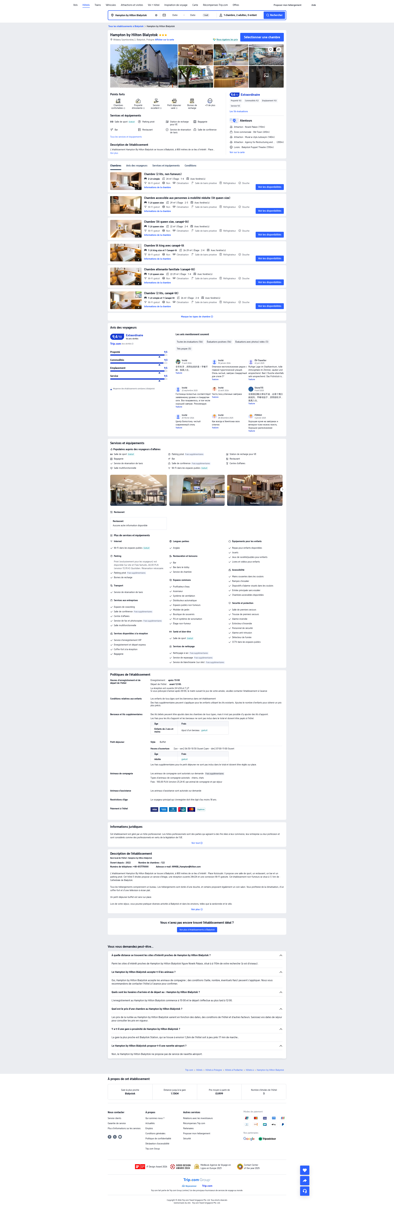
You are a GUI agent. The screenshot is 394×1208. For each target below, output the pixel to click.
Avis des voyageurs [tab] (136, 165)
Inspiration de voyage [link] (175, 5)
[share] (304, 1180)
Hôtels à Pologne (213, 1070)
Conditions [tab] (190, 165)
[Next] (282, 489)
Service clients (114, 1118)
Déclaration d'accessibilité (157, 1143)
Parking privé (178, 454)
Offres (236, 5)
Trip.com (189, 1070)
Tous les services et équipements (126, 137)
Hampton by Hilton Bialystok (134, 35)
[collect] (304, 1170)
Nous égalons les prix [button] (227, 39)
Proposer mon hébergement (196, 1133)
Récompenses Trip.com (215, 5)
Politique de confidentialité (158, 1138)
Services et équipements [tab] (166, 165)
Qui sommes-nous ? (154, 1118)
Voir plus (114, 153)
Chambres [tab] (115, 165)
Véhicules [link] (111, 5)
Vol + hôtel (153, 5)
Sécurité (187, 1138)
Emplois (149, 1128)
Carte (195, 5)
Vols (75, 5)
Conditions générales (155, 1133)
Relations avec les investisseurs (198, 1118)
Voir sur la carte (237, 152)
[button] (306, 5)
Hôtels (86, 5)
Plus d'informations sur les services (124, 1128)
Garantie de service (117, 1123)
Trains (98, 5)
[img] (144, 66)
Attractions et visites (132, 5)
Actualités (150, 1123)
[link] (287, 5)
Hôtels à (250, 1070)
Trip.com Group (152, 1148)
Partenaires (188, 1128)
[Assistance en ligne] (304, 1191)
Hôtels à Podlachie (234, 1070)
